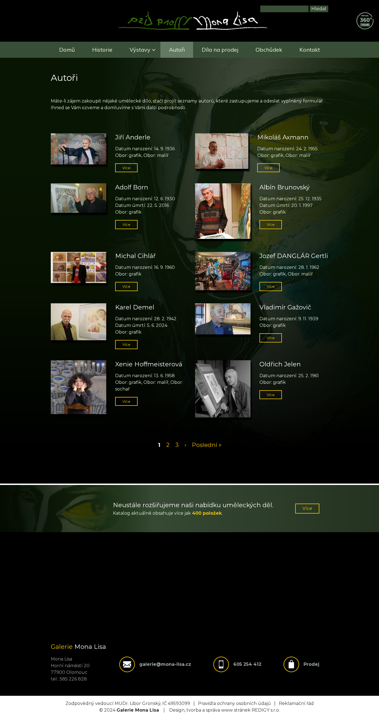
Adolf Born (131, 187)
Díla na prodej (220, 49)
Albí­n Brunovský (284, 187)
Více (126, 168)
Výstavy (140, 49)
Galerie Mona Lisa (138, 710)
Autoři (177, 49)
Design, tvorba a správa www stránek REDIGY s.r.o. (224, 710)
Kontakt (309, 49)
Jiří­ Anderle (132, 137)
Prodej (311, 664)
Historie (102, 49)
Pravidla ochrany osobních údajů (234, 703)
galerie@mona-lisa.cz (165, 664)
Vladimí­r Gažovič (285, 307)
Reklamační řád (296, 703)
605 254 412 (247, 664)
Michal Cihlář (135, 256)
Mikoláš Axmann (283, 137)
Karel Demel (134, 307)
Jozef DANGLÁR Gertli (293, 256)
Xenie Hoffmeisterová (148, 364)
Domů (67, 49)
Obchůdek (269, 49)
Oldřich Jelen (280, 364)
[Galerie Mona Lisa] (193, 29)
